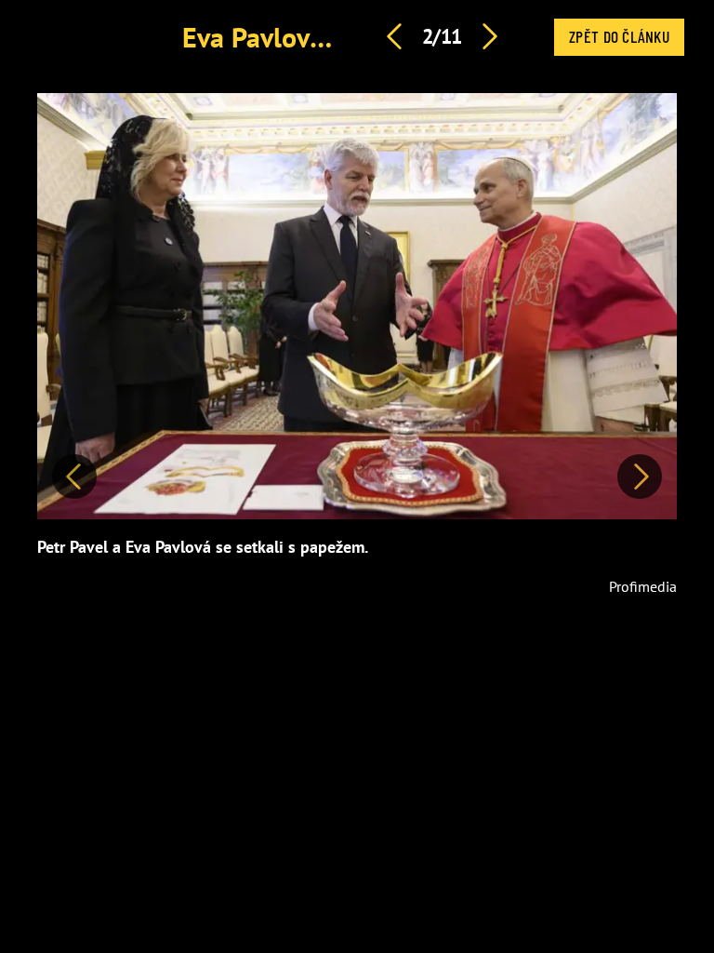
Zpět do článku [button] (619, 36)
